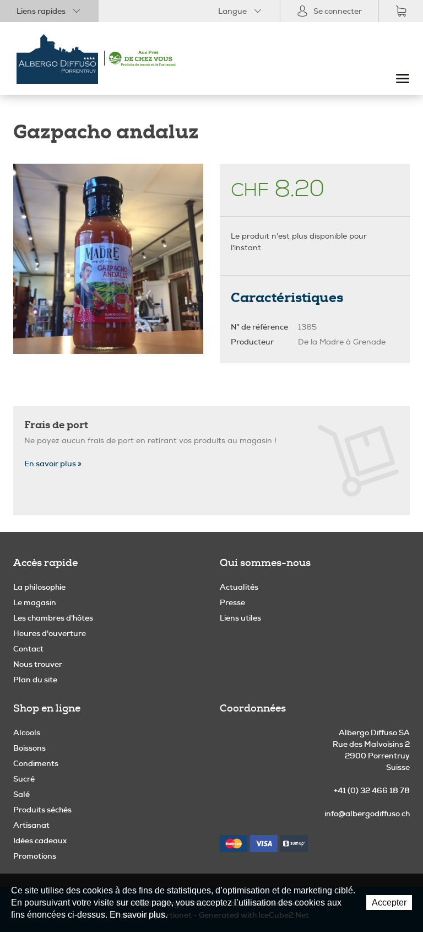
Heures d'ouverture (49, 633)
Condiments (35, 763)
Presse (232, 602)
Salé (21, 794)
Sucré (24, 779)
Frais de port (56, 425)
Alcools (26, 732)
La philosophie (39, 587)
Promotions (34, 856)
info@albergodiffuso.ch (367, 813)
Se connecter (337, 11)
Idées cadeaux (40, 840)
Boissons (29, 748)
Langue (232, 11)
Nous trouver (37, 664)
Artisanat (31, 825)
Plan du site (35, 680)
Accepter (389, 902)
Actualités (239, 587)
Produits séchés (42, 810)
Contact (28, 649)
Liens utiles (240, 618)
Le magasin (34, 602)
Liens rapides (41, 11)
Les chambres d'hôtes (53, 618)
